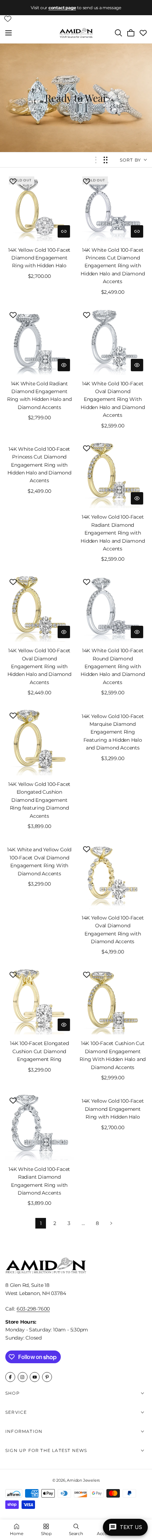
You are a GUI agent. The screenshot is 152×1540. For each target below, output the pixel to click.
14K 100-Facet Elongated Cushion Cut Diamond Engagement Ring (39, 1051)
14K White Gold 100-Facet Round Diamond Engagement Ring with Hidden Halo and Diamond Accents (113, 666)
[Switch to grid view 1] (96, 160)
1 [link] (41, 1223)
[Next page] (111, 1223)
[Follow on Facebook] (10, 1377)
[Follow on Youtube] (35, 1377)
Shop (12, 1393)
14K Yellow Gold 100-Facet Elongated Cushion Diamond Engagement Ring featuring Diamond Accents (39, 800)
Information (23, 1431)
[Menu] (8, 32)
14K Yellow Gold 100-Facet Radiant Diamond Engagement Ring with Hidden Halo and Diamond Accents (113, 533)
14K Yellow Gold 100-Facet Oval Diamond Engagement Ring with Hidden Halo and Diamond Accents (39, 666)
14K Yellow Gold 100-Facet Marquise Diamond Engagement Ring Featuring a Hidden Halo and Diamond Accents (113, 732)
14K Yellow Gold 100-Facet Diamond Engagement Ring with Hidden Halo (39, 258)
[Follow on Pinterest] (47, 1377)
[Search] (118, 32)
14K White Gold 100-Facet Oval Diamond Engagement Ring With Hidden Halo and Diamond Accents (113, 399)
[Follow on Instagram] (23, 1377)
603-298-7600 (33, 1309)
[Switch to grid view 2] (105, 160)
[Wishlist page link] (7, 18)
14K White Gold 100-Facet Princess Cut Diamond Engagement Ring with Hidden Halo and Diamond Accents (113, 266)
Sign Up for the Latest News (46, 1450)
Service (16, 1412)
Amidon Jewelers (83, 1480)
